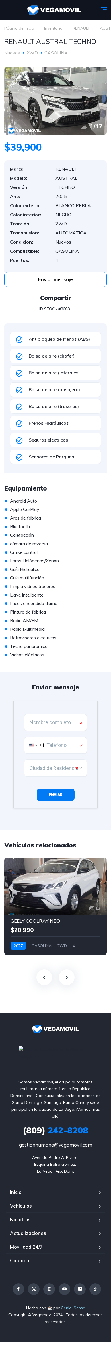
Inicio (16, 1192)
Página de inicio (19, 28)
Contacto (20, 1260)
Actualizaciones (28, 1233)
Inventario (53, 28)
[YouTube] (64, 1289)
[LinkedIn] (80, 1289)
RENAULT (81, 28)
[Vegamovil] (54, 10)
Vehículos (21, 1206)
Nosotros (20, 1219)
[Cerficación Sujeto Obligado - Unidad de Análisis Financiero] (55, 1052)
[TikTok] (95, 1289)
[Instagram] (49, 1289)
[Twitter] (34, 1289)
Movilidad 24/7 (26, 1247)
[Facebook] (18, 1289)
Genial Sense (73, 1307)
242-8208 (55, 1130)
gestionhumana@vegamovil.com (55, 1145)
